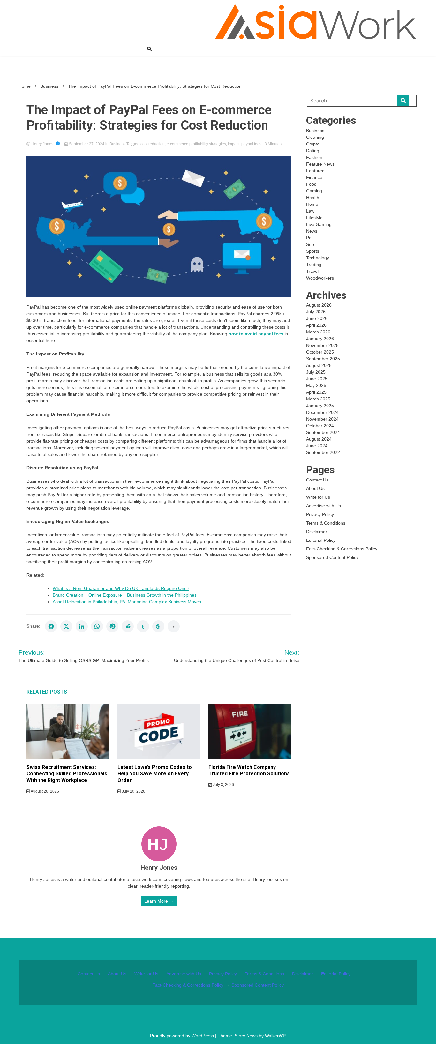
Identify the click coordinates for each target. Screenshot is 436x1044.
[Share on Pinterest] (112, 626)
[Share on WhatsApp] (97, 626)
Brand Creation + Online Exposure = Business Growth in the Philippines (125, 595)
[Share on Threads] (158, 626)
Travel (312, 271)
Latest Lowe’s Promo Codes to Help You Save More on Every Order (154, 774)
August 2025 (319, 365)
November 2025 (322, 345)
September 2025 (323, 358)
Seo (310, 244)
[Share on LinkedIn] (82, 626)
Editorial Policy (320, 540)
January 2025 (320, 405)
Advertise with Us (323, 505)
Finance (314, 177)
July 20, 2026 (133, 791)
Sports (312, 251)
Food (311, 184)
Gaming (314, 190)
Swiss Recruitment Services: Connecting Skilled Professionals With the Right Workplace (66, 774)
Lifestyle (314, 217)
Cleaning (315, 137)
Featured (315, 170)
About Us (315, 488)
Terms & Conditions (325, 523)
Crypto (312, 143)
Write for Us (318, 497)
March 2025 (318, 398)
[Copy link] (174, 626)
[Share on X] (66, 626)
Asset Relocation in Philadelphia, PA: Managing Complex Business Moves (127, 601)
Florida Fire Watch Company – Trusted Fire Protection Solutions (249, 770)
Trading (313, 264)
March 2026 (318, 331)
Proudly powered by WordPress (182, 1035)
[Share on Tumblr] (143, 626)
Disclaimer (316, 531)
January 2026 (320, 338)
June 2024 (316, 445)
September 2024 (323, 432)
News (311, 231)
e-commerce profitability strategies (196, 144)
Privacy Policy (320, 514)
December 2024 (322, 412)
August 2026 (319, 305)
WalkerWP (275, 1035)
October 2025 (320, 351)
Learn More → (159, 901)
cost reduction (152, 144)
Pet (309, 237)
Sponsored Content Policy (332, 557)
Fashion (314, 157)
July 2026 (316, 311)
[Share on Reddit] (128, 626)
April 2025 (316, 392)
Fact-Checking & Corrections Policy (341, 548)
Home (312, 204)
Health (312, 197)
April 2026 (316, 325)
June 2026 (316, 318)
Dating (312, 150)
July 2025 (316, 372)
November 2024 (322, 418)
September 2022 (323, 452)
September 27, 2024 (86, 144)
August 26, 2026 (44, 791)
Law (310, 210)
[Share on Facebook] (51, 626)
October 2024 (320, 425)
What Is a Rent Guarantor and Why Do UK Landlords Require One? (121, 588)
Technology (317, 257)
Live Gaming (319, 224)
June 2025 (316, 378)
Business (117, 144)
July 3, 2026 (223, 784)
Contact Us (317, 479)
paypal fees (251, 144)
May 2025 (316, 385)
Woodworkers (320, 277)
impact (233, 144)
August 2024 (319, 439)
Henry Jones (42, 144)
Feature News (320, 164)
